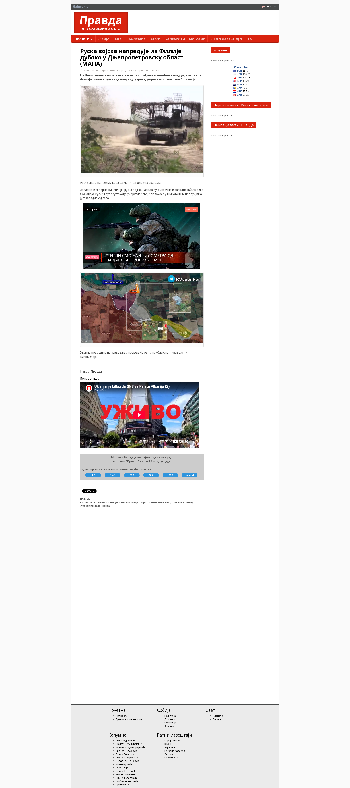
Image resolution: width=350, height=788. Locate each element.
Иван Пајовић (124, 764)
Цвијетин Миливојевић (129, 743)
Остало (168, 754)
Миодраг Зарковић (127, 757)
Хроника (169, 726)
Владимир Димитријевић (130, 747)
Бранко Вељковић (126, 750)
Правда (101, 20)
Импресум (121, 715)
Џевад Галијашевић (127, 760)
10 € (112, 475)
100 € (170, 475)
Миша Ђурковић (125, 740)
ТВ (250, 39)
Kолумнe (137, 39)
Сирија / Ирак (172, 740)
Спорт (156, 39)
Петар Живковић (126, 771)
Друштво (169, 719)
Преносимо (122, 784)
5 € (93, 475)
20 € (131, 475)
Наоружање (171, 757)
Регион (217, 719)
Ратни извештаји (225, 39)
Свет (119, 39)
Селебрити (175, 39)
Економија (170, 722)
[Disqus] (142, 556)
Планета (218, 715)
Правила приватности (129, 719)
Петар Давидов (125, 754)
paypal (190, 475)
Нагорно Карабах (174, 750)
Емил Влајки (122, 767)
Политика (170, 715)
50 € (151, 475)
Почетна (84, 39)
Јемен (167, 743)
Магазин (197, 39)
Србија (103, 39)
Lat (274, 6)
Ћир (269, 6)
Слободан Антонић (127, 781)
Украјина (169, 747)
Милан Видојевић (126, 774)
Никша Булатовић (126, 777)
